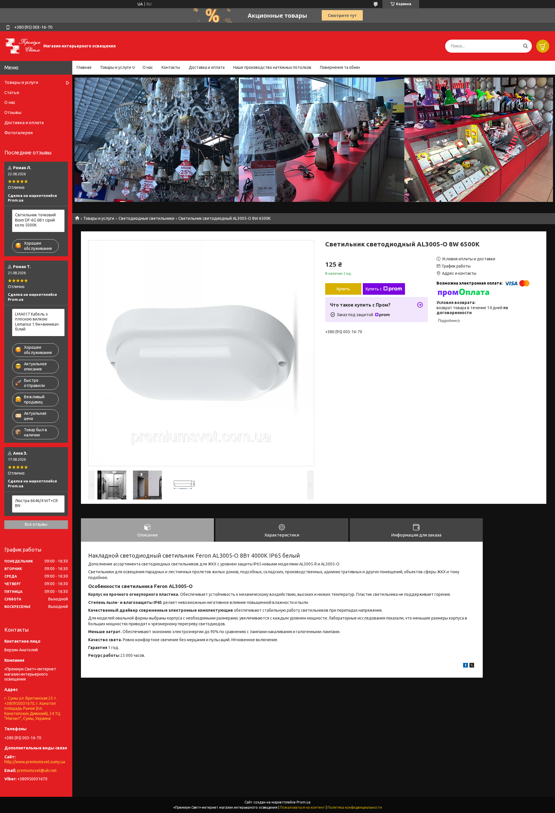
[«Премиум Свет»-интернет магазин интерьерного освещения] (23, 45)
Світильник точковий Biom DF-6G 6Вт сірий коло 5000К (35, 220)
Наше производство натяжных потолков (272, 67)
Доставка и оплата (207, 67)
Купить (343, 289)
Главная (84, 67)
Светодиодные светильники (146, 218)
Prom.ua (303, 802)
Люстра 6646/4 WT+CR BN (36, 503)
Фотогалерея (18, 132)
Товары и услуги (115, 67)
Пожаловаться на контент (302, 807)
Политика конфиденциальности (355, 807)
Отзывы (12, 112)
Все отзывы (36, 524)
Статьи (11, 92)
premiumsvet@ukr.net (37, 770)
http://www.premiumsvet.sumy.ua (34, 761)
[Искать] (525, 46)
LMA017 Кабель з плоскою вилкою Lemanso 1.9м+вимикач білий (37, 322)
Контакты (171, 67)
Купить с (374, 289)
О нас (148, 67)
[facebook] (465, 666)
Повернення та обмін (340, 67)
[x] (471, 666)
